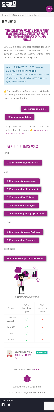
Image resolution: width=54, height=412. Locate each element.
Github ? (37, 370)
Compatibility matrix (23, 352)
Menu (49, 9)
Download (41, 352)
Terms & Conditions (7, 401)
